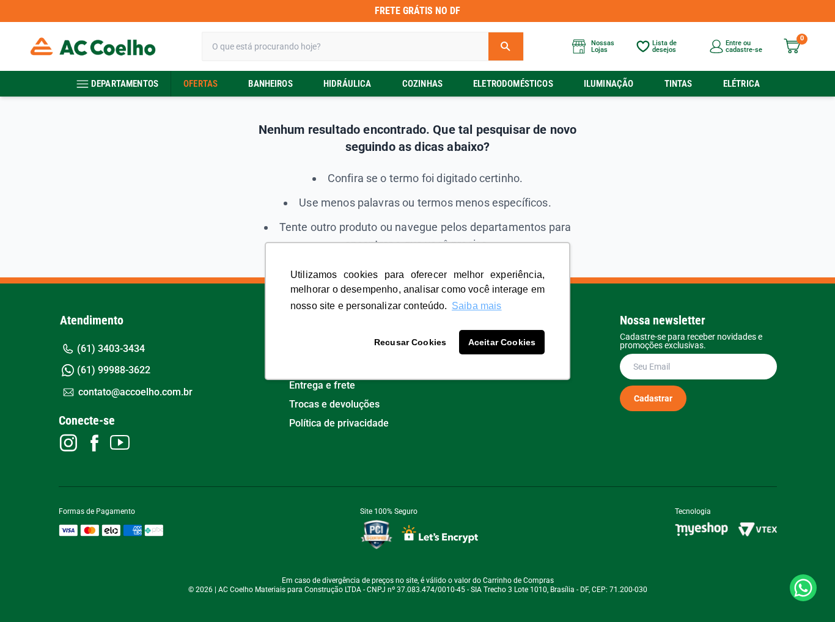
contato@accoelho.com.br (135, 392)
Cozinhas (422, 83)
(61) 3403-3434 (111, 348)
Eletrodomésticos (513, 83)
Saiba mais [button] (477, 306)
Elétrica (741, 83)
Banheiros (270, 83)
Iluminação (609, 83)
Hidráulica (347, 83)
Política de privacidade (339, 423)
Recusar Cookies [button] (410, 342)
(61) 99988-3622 (113, 370)
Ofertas (200, 83)
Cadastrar (653, 398)
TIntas (678, 83)
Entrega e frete (322, 385)
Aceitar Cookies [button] (501, 342)
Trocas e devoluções (334, 404)
